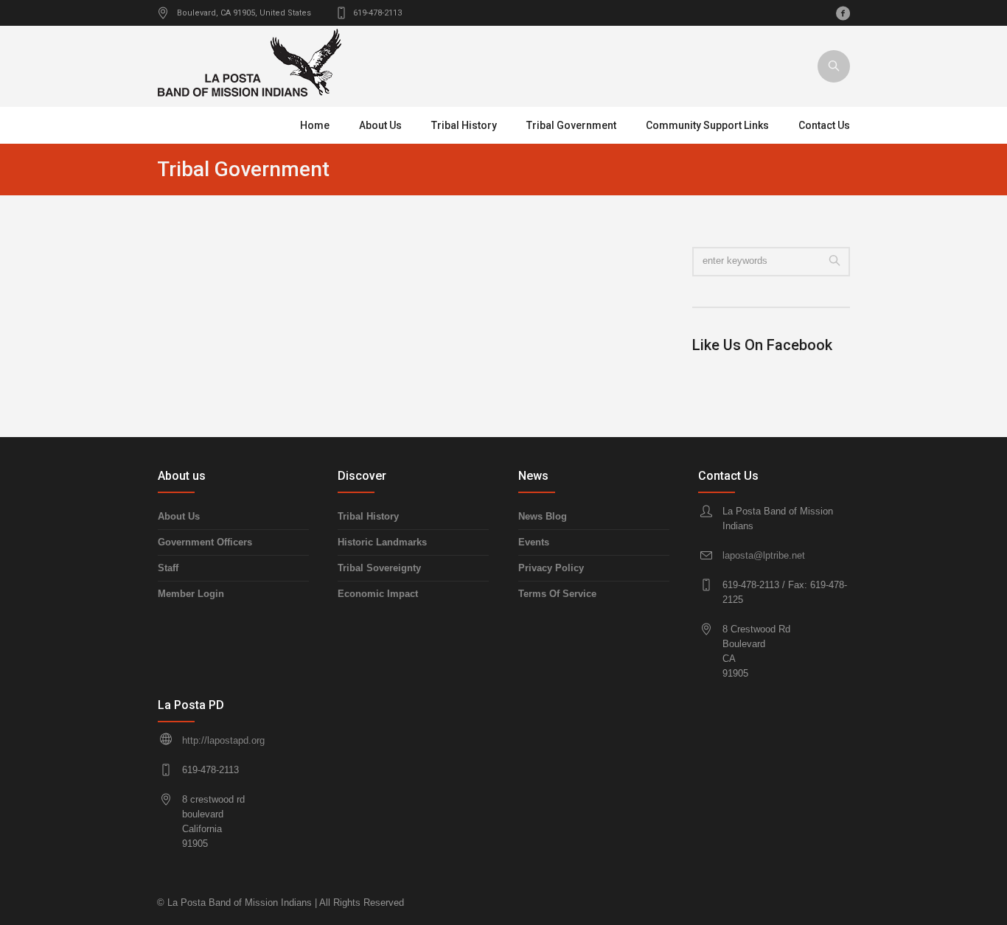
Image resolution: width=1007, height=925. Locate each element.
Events (533, 542)
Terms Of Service (557, 593)
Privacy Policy (551, 567)
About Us (179, 516)
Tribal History (368, 516)
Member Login (191, 593)
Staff (168, 567)
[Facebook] (842, 13)
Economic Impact (378, 593)
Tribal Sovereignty (379, 567)
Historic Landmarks (382, 542)
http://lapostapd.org (223, 740)
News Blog (542, 516)
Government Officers (205, 542)
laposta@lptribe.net (763, 555)
